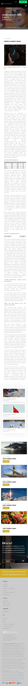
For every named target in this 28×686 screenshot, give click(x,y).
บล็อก (4, 620)
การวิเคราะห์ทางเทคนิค (8, 624)
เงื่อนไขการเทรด (7, 603)
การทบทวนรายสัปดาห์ (8, 626)
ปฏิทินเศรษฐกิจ (6, 628)
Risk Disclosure (16, 680)
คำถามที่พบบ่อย (6, 594)
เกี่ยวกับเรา (5, 581)
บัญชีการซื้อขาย (6, 605)
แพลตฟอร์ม (5, 601)
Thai (16, 1)
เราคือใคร (5, 584)
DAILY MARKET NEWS (9, 399)
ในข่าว (4, 622)
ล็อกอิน (23, 1)
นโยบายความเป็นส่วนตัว (8, 592)
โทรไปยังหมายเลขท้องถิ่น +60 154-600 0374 (14, 571)
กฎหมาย (5, 590)
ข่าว (4, 615)
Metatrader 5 (6, 611)
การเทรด (5, 598)
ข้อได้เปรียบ (5, 586)
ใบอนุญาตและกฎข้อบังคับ (9, 588)
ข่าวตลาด (5, 618)
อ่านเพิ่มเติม (6, 461)
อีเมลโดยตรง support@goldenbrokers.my (14, 574)
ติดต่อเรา (8, 561)
